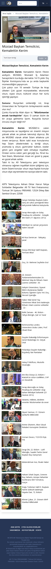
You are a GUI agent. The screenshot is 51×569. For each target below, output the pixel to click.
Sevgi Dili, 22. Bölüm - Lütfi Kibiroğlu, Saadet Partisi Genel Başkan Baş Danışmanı (34, 452)
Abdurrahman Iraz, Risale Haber (35, 462)
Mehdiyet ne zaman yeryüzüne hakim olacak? (35, 226)
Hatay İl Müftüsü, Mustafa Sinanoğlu (33, 363)
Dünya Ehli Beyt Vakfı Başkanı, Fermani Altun (35, 251)
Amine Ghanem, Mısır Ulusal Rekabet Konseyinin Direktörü (34, 425)
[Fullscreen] (46, 40)
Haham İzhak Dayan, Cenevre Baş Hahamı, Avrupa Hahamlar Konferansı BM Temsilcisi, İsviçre (35, 478)
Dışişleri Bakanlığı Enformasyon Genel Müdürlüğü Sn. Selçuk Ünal (35, 340)
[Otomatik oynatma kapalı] (5, 40)
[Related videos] (5, 19)
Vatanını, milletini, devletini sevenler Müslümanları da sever (35, 401)
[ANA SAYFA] (9, 3)
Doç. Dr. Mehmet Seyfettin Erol (35, 262)
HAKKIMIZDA (15, 530)
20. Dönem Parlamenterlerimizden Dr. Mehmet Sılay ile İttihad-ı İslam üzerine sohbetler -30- (35, 279)
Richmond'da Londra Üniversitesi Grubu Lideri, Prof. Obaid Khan (34, 327)
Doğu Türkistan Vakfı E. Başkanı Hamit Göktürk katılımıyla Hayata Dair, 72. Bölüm (35, 489)
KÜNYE (38, 530)
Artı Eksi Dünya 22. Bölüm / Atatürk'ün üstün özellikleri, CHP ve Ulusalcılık (35, 377)
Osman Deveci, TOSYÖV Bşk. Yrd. (34, 438)
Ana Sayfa (7, 13)
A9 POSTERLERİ (28, 530)
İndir (41, 58)
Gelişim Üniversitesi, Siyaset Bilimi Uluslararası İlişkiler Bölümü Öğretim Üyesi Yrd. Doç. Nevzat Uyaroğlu (35, 291)
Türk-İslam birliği (10, 58)
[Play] (4, 37)
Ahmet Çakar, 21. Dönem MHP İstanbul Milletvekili (35, 500)
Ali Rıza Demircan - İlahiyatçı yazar (34, 238)
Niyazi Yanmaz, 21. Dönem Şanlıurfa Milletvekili (33, 413)
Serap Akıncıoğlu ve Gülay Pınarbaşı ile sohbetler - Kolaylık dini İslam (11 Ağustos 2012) (35, 215)
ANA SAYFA (15, 527)
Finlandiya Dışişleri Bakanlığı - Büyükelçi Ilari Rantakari (34, 351)
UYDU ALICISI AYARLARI (30, 527)
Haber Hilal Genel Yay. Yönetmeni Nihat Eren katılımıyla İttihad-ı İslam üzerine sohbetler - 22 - (35, 304)
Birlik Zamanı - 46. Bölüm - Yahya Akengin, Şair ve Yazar (34, 313)
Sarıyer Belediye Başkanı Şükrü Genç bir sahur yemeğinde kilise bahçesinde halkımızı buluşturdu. (35, 202)
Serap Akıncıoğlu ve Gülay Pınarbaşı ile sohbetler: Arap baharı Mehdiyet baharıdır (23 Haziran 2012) (34, 391)
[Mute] (8, 36)
